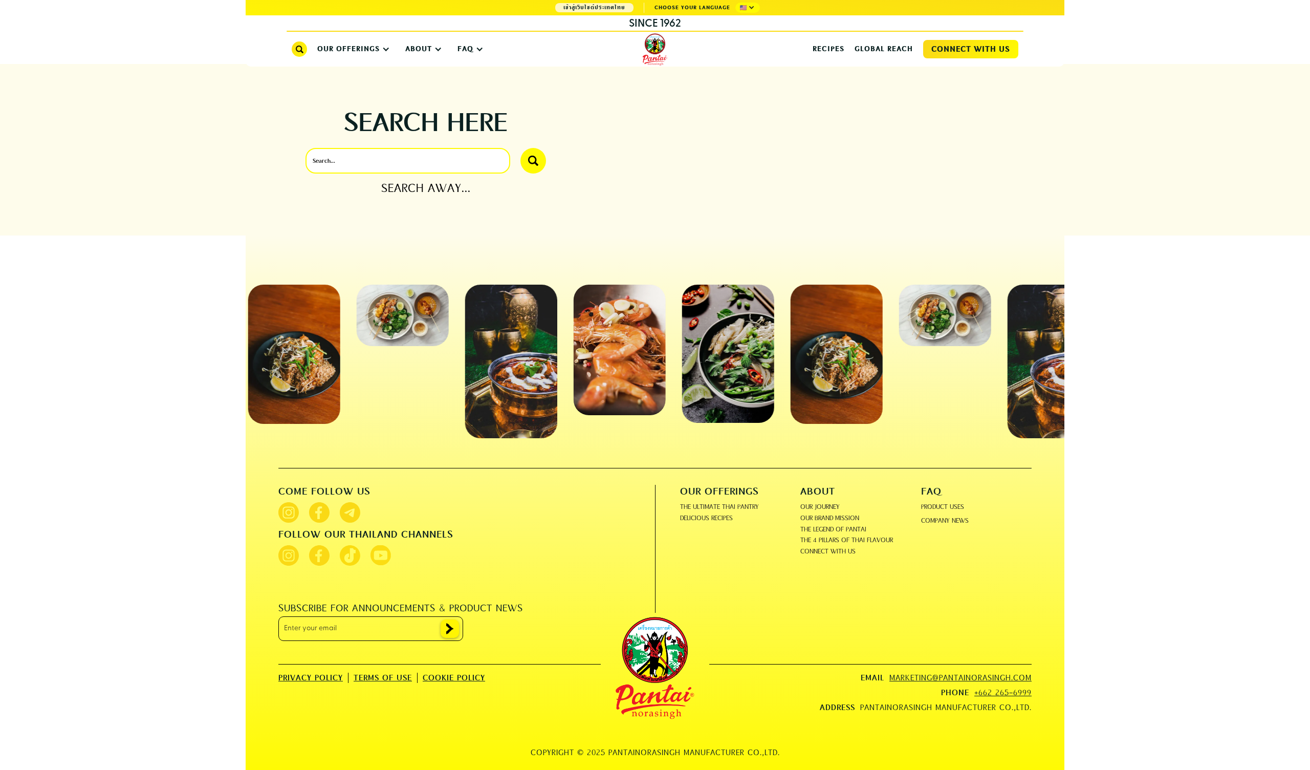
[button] (747, 8)
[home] (655, 50)
